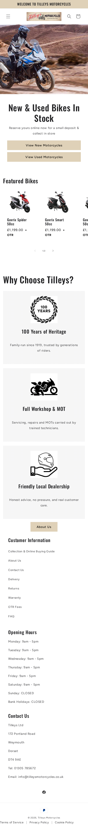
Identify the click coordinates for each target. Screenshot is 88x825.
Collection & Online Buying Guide (31, 551)
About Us (44, 527)
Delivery (14, 579)
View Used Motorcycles (44, 157)
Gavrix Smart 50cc (54, 222)
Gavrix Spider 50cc (17, 222)
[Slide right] (53, 250)
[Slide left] (34, 250)
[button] (8, 16)
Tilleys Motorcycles (49, 817)
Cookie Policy (64, 822)
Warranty (14, 597)
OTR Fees (15, 607)
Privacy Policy (39, 822)
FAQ (11, 616)
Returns (13, 588)
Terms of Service (12, 822)
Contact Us (16, 570)
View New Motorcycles (44, 145)
